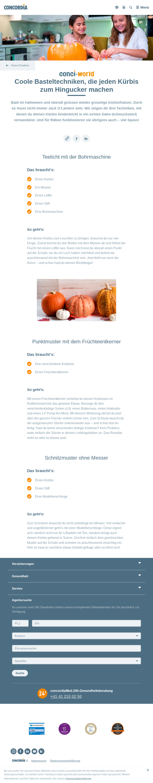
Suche (20, 673)
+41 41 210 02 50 (66, 696)
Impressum (38, 760)
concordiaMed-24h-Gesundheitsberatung (81, 690)
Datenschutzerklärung (78, 778)
